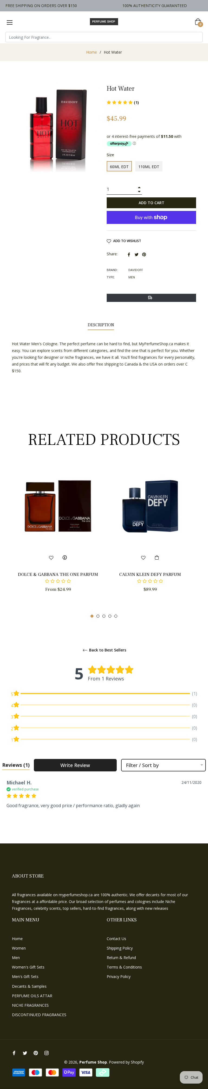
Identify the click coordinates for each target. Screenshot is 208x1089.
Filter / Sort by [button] (142, 765)
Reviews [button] (16, 765)
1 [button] (91, 616)
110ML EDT (148, 166)
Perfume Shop (93, 1062)
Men (16, 957)
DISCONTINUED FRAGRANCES (39, 1014)
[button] (58, 581)
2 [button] (97, 616)
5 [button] (115, 616)
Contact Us (116, 938)
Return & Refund (121, 957)
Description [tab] (101, 325)
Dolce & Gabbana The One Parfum (58, 575)
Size (110, 154)
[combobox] (104, 37)
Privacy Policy (119, 976)
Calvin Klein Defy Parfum (150, 575)
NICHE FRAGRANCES (30, 1005)
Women (19, 948)
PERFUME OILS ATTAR (32, 995)
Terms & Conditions (124, 967)
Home (91, 52)
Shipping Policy (120, 948)
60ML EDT (119, 166)
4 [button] (109, 616)
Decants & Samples (29, 986)
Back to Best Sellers (107, 650)
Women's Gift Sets (28, 967)
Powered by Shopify (126, 1062)
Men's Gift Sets (25, 976)
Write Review (75, 765)
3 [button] (103, 616)
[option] (58, 537)
